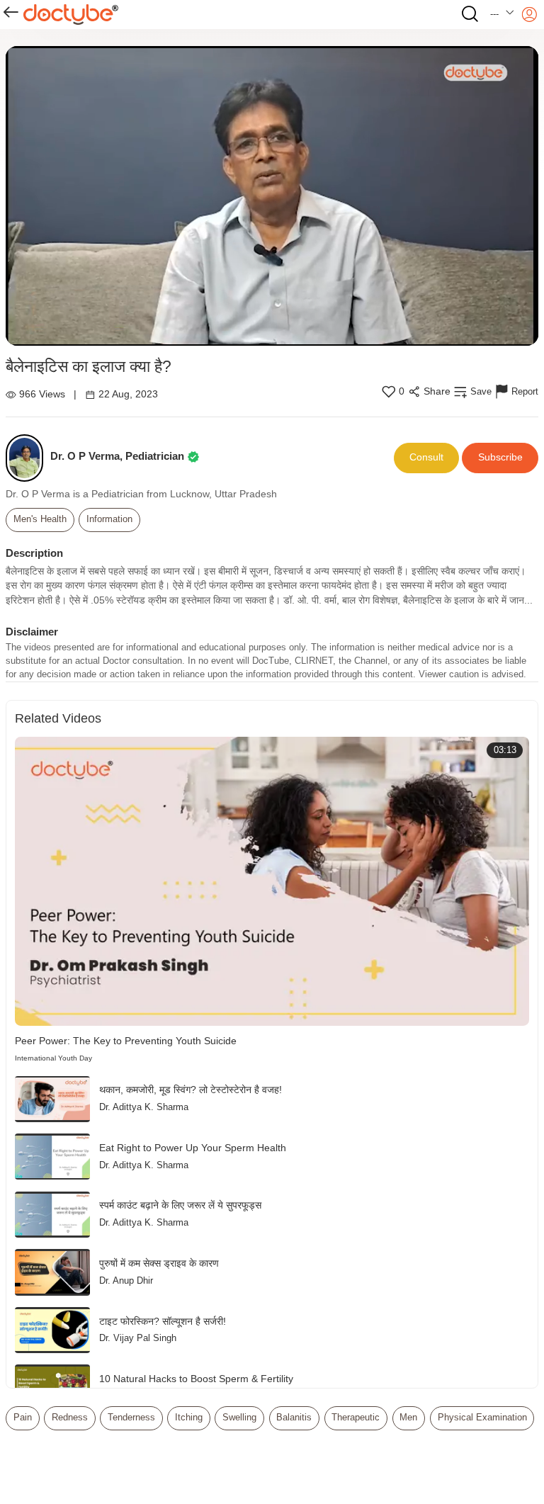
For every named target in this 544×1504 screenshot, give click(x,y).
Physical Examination (482, 1418)
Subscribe (500, 457)
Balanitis (294, 1418)
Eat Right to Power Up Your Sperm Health (192, 1148)
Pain (22, 1418)
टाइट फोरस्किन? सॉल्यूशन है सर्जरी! (162, 1321)
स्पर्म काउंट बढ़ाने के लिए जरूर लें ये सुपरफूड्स (180, 1205)
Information (109, 519)
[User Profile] (529, 14)
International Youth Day (53, 1058)
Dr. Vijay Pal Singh (137, 1338)
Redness (70, 1418)
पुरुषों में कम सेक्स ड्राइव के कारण (159, 1263)
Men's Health (40, 519)
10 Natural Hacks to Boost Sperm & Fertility (196, 1379)
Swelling (239, 1418)
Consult (426, 457)
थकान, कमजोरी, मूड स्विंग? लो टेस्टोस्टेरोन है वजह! (190, 1090)
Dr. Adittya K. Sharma (143, 1107)
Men (408, 1418)
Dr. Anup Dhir (126, 1281)
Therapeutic (356, 1418)
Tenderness (131, 1418)
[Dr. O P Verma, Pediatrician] (28, 458)
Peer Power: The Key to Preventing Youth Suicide (126, 1041)
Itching (189, 1418)
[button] (502, 14)
